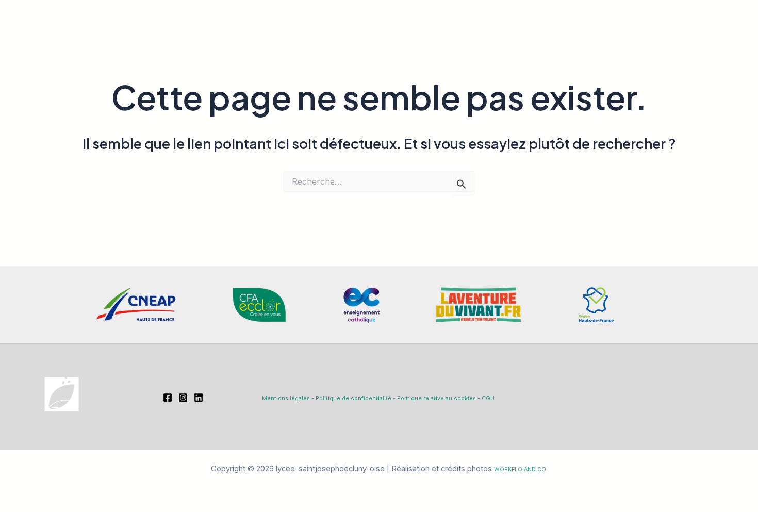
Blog (573, 33)
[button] (371, 34)
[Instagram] (713, 35)
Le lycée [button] (346, 33)
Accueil (294, 33)
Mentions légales (286, 398)
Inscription (623, 33)
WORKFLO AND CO (520, 469)
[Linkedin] (735, 35)
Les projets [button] (511, 33)
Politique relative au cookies (436, 398)
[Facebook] (691, 35)
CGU (488, 398)
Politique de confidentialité (353, 398)
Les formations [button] (425, 33)
